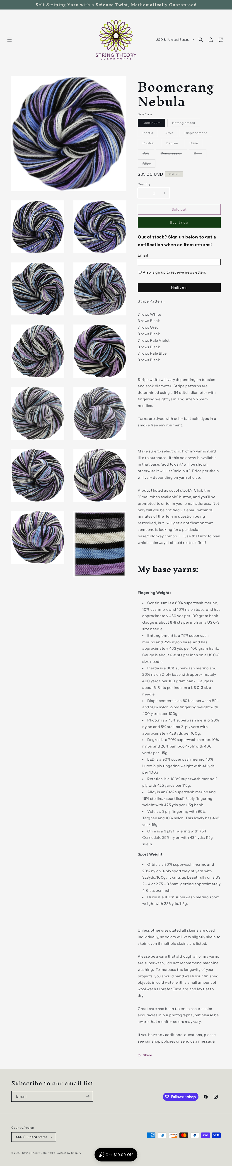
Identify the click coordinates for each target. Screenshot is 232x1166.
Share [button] (147, 1055)
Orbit (171, 134)
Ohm (200, 154)
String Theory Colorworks (38, 1152)
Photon (151, 144)
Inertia (150, 134)
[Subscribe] (88, 1096)
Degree (174, 144)
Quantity (144, 184)
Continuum (154, 123)
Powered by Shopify (68, 1152)
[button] (9, 40)
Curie (196, 144)
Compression (174, 154)
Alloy (149, 164)
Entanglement (186, 123)
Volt (148, 154)
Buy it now (179, 222)
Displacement (198, 134)
